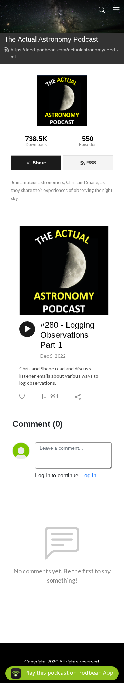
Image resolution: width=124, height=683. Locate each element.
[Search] (102, 10)
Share (39, 162)
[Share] (78, 396)
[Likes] (23, 396)
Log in (88, 475)
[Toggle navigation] (116, 9)
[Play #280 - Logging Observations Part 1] (27, 329)
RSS (91, 162)
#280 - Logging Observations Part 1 (67, 334)
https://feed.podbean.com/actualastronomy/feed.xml (65, 53)
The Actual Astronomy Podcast (51, 39)
